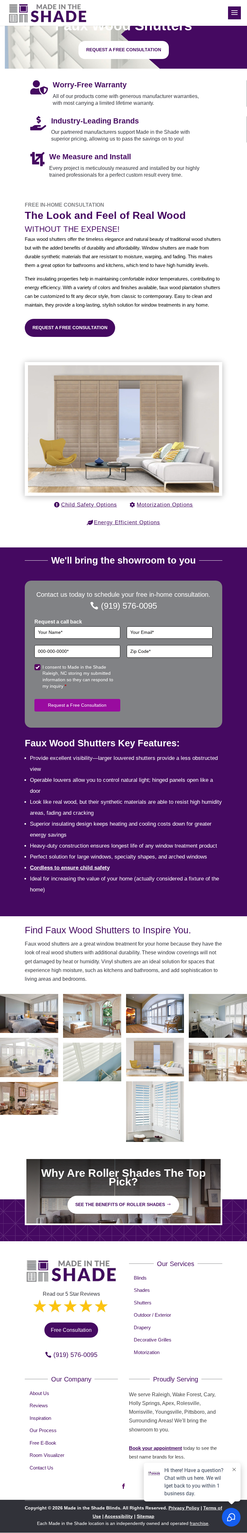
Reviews (39, 1405)
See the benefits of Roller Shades (120, 1204)
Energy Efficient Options (127, 522)
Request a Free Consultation (69, 327)
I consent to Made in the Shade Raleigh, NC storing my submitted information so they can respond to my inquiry (77, 676)
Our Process (43, 1430)
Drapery (142, 1327)
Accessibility (119, 1516)
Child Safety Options (89, 505)
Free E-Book (43, 1443)
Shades (142, 1290)
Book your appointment (155, 1448)
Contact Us (41, 1467)
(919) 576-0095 (129, 606)
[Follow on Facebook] (123, 1486)
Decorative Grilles (152, 1339)
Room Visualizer (47, 1455)
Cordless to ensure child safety (70, 868)
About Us (39, 1393)
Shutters (142, 1302)
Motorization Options (165, 505)
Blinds (140, 1278)
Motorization (147, 1352)
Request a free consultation (123, 49)
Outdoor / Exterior (152, 1315)
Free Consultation (71, 1330)
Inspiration (40, 1418)
